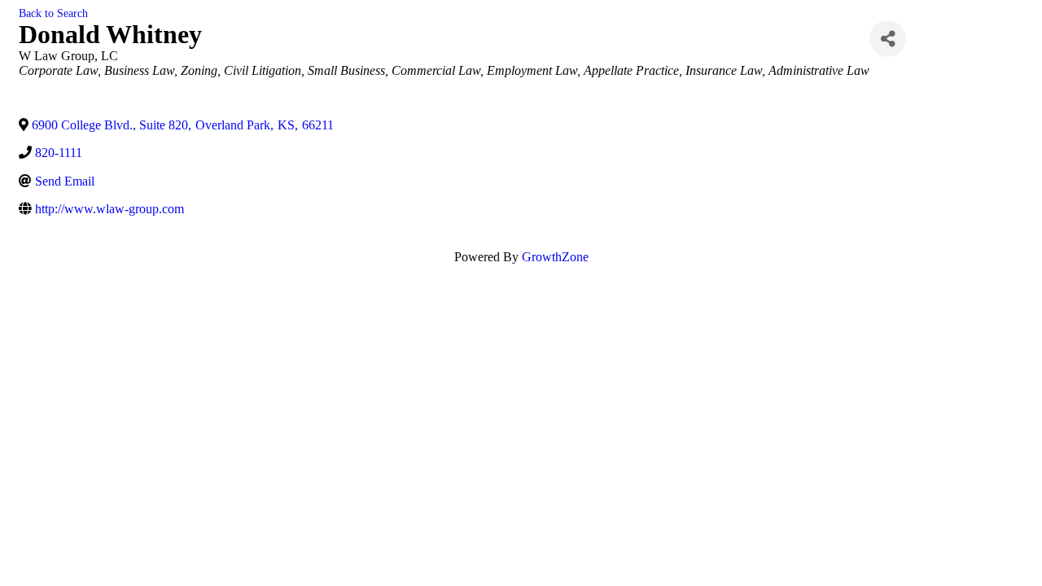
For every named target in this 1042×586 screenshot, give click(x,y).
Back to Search (53, 13)
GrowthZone (555, 257)
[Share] (887, 38)
